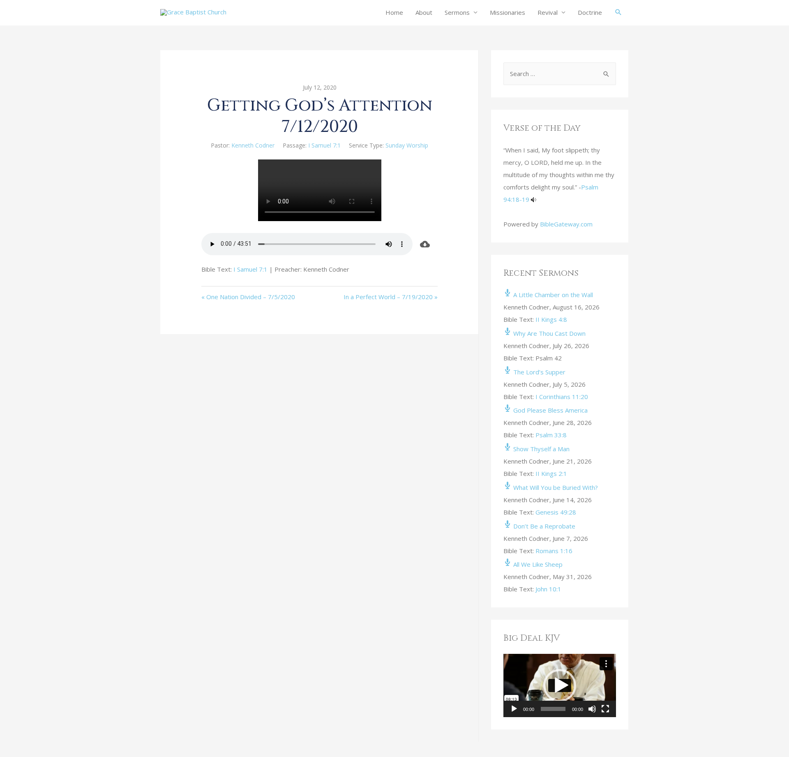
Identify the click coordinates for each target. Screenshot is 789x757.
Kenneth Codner (253, 145)
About (423, 12)
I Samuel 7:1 (324, 145)
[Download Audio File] (425, 244)
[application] (559, 685)
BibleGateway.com (566, 224)
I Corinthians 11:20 (561, 396)
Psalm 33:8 (551, 435)
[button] (559, 685)
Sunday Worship (406, 145)
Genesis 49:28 (555, 512)
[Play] (514, 709)
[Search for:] (559, 73)
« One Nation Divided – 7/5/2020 (248, 297)
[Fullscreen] (605, 709)
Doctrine (590, 12)
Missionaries (507, 12)
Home (394, 12)
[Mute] (592, 709)
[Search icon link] (618, 12)
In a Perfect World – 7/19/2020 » (391, 297)
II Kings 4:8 (551, 319)
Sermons (457, 12)
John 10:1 (548, 589)
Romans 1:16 (553, 551)
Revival (548, 12)
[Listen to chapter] (533, 199)
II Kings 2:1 (551, 473)
